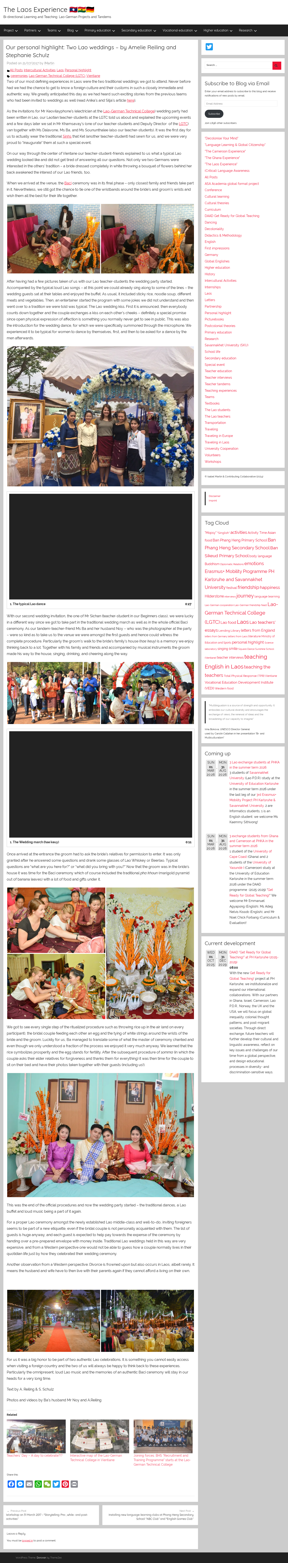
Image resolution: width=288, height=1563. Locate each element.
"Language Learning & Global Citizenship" (235, 145)
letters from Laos (238, 636)
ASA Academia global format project (232, 184)
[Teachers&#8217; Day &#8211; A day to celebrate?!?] (36, 1436)
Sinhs (67, 136)
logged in (27, 1540)
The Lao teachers (217, 416)
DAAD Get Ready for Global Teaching (232, 216)
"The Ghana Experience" (222, 158)
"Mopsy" (210, 532)
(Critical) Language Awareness (227, 170)
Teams (52, 30)
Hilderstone (214, 596)
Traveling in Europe (219, 436)
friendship (248, 587)
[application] (100, 546)
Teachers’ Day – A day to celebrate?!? (35, 1455)
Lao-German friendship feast (250, 605)
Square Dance (246, 649)
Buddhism (212, 564)
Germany (211, 255)
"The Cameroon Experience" (225, 151)
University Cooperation (221, 448)
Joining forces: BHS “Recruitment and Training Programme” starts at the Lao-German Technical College (162, 1460)
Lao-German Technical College (129, 111)
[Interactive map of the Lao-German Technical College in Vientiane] (99, 1436)
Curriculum (213, 209)
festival (231, 588)
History (210, 274)
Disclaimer (214, 496)
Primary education (98, 30)
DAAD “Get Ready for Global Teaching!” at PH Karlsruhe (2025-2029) (254, 957)
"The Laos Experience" (221, 164)
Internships (213, 287)
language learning (267, 596)
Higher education (216, 30)
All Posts (16, 70)
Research (245, 30)
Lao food (228, 622)
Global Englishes (217, 261)
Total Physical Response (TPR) (244, 676)
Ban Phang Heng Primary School (240, 540)
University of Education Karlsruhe (254, 783)
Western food (224, 688)
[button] (54, 238)
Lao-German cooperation (219, 605)
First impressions (217, 248)
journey (245, 596)
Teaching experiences (221, 390)
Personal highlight (78, 70)
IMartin (49, 63)
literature (254, 636)
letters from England (258, 630)
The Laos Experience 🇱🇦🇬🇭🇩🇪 (48, 9)
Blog (70, 30)
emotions (254, 563)
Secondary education (137, 30)
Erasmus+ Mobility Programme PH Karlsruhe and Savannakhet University (239, 579)
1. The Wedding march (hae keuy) (34, 842)
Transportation (215, 423)
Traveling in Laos (217, 442)
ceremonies (19, 76)
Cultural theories (217, 203)
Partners (30, 30)
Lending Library (229, 630)
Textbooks (212, 403)
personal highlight (248, 642)
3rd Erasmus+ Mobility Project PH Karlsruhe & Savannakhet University (253, 800)
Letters (210, 300)
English (210, 242)
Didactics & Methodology (223, 235)
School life (212, 351)
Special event (215, 365)
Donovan (41, 1557)
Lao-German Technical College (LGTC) (57, 76)
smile (233, 648)
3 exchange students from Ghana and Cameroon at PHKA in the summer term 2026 (254, 841)
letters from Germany (216, 636)
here (130, 100)
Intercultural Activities (40, 70)
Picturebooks (214, 319)
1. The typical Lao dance (27, 604)
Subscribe (214, 113)
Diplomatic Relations (232, 564)
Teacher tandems (217, 384)
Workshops (213, 461)
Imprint (213, 500)
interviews (230, 596)
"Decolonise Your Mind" (221, 138)
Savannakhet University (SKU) (226, 345)
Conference (213, 190)
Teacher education (218, 371)
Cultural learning (217, 196)
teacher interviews (230, 657)
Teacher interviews (218, 377)
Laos (60, 70)
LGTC (183, 124)
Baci (68, 183)
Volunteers (212, 455)
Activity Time (257, 532)
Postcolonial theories (220, 326)
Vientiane (93, 76)
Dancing (211, 222)
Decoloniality (214, 229)
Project (9, 30)
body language (260, 556)
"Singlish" (223, 532)
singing (223, 649)
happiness (270, 587)
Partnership (213, 306)
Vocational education (178, 30)
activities (238, 532)
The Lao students (217, 410)
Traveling (211, 429)
